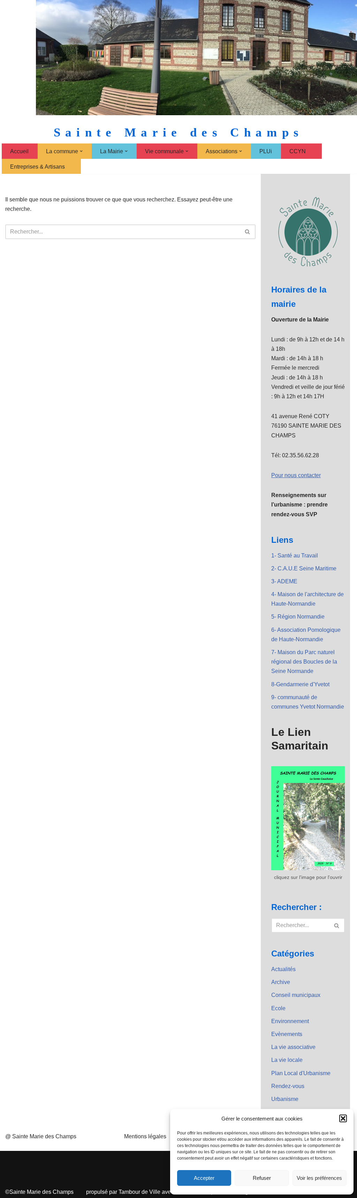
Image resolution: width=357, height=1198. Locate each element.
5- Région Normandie (298, 617)
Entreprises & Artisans (37, 167)
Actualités (283, 969)
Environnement (290, 1021)
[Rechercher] (248, 231)
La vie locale (287, 1060)
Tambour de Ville (139, 1192)
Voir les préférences (319, 1178)
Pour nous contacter (296, 475)
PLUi (265, 151)
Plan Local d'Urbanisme (301, 1073)
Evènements (286, 1034)
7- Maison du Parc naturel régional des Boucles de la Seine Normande (304, 661)
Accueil (19, 151)
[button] (343, 1118)
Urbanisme (284, 1099)
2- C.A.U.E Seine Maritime (303, 568)
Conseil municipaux (295, 995)
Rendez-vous (287, 1086)
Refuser (262, 1178)
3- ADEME (284, 581)
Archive (280, 982)
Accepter (204, 1178)
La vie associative (293, 1047)
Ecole (278, 1008)
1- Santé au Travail (294, 556)
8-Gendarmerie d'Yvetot (300, 684)
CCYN (297, 151)
